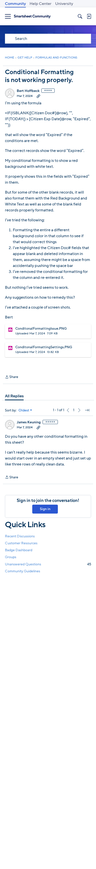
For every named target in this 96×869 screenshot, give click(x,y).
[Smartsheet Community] (32, 16)
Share (11, 377)
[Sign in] (88, 16)
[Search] (80, 16)
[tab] (14, 396)
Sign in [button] (45, 509)
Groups (10, 557)
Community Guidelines (22, 571)
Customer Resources (21, 543)
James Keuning (29, 422)
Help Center (40, 3)
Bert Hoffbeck (28, 91)
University (64, 3)
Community (15, 3)
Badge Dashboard (18, 550)
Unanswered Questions (48, 564)
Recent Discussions (20, 536)
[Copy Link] (38, 96)
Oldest (23, 410)
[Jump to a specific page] (87, 410)
